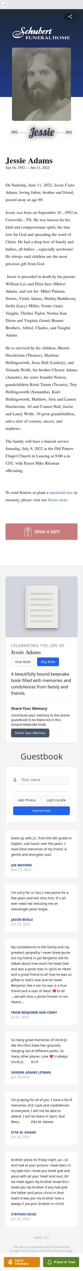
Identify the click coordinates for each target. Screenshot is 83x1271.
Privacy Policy (28, 1251)
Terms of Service (54, 1251)
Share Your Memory (30, 733)
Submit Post (41, 810)
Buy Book (48, 662)
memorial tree (61, 492)
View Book (22, 662)
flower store (57, 499)
